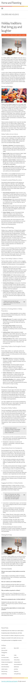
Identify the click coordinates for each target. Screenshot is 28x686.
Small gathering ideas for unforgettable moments (11, 640)
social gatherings (17, 673)
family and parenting (5, 659)
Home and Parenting (11, 2)
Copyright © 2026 (5, 681)
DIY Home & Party (4, 657)
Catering (3, 655)
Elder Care (16, 657)
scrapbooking (4, 673)
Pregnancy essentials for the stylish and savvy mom (12, 638)
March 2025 (16, 648)
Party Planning (4, 671)
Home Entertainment (18, 664)
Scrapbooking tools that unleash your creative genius (12, 630)
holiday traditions (21, 35)
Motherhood (16, 666)
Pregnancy (16, 671)
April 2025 (3, 648)
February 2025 (4, 650)
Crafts (15, 655)
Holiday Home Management (6, 662)
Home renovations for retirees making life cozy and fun (12, 635)
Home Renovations (5, 666)
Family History (17, 659)
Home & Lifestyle (4, 664)
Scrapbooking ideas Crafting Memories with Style (11, 633)
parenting (16, 669)
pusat (8, 35)
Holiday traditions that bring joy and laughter (11, 27)
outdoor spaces (4, 669)
